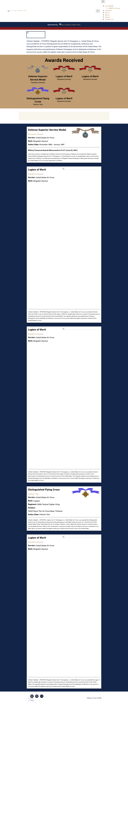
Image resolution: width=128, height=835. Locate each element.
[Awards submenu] (112, 6)
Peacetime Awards (38, 82)
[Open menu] (98, 11)
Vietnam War (38, 104)
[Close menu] (103, 1)
